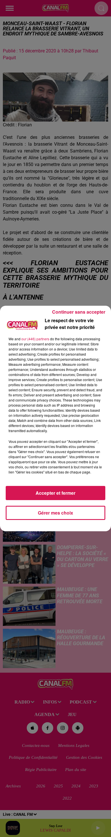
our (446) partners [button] (35, 338)
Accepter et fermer (55, 493)
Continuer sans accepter (78, 312)
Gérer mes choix (55, 512)
